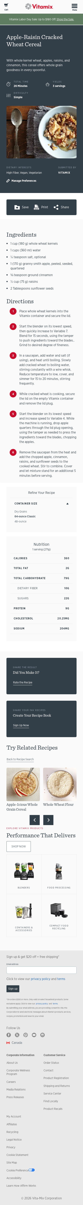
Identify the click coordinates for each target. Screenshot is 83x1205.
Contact (48, 1070)
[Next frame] (48, 820)
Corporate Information (20, 1055)
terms (61, 979)
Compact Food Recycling (59, 927)
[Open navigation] (74, 5)
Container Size (26, 503)
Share (65, 207)
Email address (12, 964)
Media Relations (16, 1089)
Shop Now (18, 846)
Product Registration (56, 1078)
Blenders (24, 887)
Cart (6, 9)
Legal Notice (14, 1139)
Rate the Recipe (22, 682)
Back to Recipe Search (20, 759)
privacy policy (40, 979)
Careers (11, 1082)
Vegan (24, 172)
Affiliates (11, 1124)
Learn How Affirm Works (21, 1185)
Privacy (10, 1147)
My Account (13, 1116)
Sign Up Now (21, 725)
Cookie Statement (17, 1155)
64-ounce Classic (25, 516)
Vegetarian (35, 172)
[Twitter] (17, 1035)
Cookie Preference (17, 1170)
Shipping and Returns (57, 1086)
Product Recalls (53, 1109)
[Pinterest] (25, 1035)
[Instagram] (42, 1035)
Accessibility (13, 1178)
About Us (12, 1063)
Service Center (52, 1093)
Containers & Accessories (24, 929)
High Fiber (12, 172)
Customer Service (54, 1055)
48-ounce (20, 521)
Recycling (12, 1132)
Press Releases (15, 1097)
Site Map (11, 1162)
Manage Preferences (23, 181)
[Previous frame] (34, 820)
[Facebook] (8, 1035)
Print (44, 207)
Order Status (51, 1063)
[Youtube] (34, 1035)
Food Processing (59, 887)
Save (25, 207)
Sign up (13, 988)
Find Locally (51, 1101)
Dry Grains (21, 511)
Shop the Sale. (65, 19)
